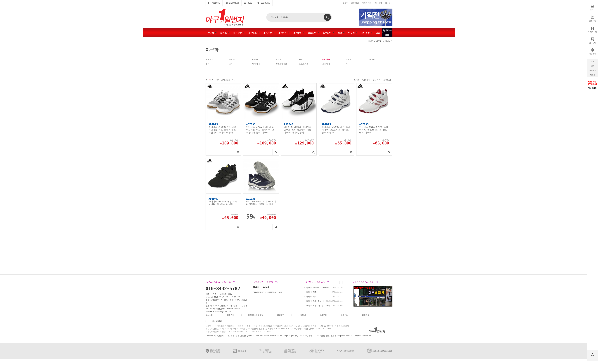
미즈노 (278, 59)
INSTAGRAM (234, 3)
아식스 (255, 59)
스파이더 (326, 64)
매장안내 (230, 315)
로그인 (345, 3)
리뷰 (592, 61)
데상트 (348, 59)
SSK (230, 64)
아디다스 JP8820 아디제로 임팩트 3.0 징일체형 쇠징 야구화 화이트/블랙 (297, 130)
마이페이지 (366, 3)
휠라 (207, 64)
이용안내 (302, 315)
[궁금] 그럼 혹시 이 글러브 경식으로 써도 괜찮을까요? (319, 301)
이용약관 (281, 315)
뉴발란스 (232, 59)
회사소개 (209, 315)
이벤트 (592, 75)
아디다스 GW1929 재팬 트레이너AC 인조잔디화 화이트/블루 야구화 (336, 130)
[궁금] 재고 (311, 292)
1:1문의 (323, 315)
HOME (370, 41)
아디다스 (388, 41)
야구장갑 (238, 32)
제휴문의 (344, 315)
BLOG (250, 3)
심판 (340, 32)
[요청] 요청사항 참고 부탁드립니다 (319, 305)
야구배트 (253, 32)
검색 (327, 17)
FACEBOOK (215, 3)
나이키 (372, 59)
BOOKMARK (265, 3)
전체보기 (209, 59)
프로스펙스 (303, 64)
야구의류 (283, 32)
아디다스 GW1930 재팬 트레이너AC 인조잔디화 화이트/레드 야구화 (373, 130)
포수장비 (328, 32)
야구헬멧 (298, 32)
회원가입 (355, 3)
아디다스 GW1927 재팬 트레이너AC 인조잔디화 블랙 (223, 202)
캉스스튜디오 (281, 64)
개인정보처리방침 (255, 315)
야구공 (352, 32)
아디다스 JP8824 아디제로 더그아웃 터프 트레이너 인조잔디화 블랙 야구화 (260, 130)
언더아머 (256, 64)
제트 (301, 59)
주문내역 (378, 3)
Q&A (592, 66)
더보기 (340, 282)
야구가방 (268, 32)
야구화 (211, 32)
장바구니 (388, 3)
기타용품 (366, 32)
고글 (379, 32)
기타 (347, 64)
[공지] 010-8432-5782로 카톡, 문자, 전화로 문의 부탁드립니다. (319, 287)
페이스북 (365, 315)
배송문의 (592, 70)
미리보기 (238, 152)
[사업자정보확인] (341, 326)
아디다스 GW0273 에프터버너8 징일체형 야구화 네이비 (261, 202)
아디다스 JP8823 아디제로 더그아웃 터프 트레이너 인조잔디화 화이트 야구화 (222, 130)
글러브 (224, 32)
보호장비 (313, 32)
